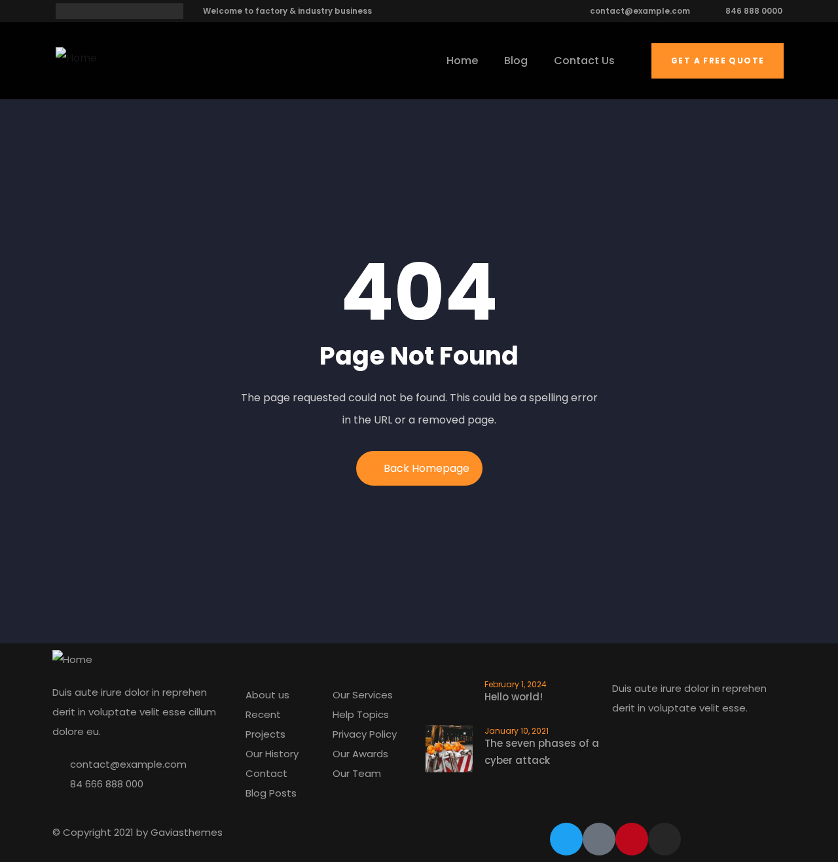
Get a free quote (717, 60)
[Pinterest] (631, 839)
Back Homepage (426, 468)
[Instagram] (664, 839)
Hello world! (513, 697)
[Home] (76, 58)
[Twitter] (566, 839)
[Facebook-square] (599, 839)
